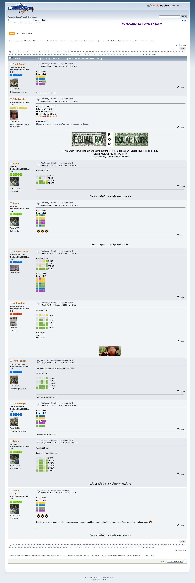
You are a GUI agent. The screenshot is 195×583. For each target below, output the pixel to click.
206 (53, 52)
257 (30, 54)
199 (32, 52)
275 (84, 54)
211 (68, 52)
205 (50, 52)
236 (143, 52)
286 (117, 54)
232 (131, 52)
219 (92, 52)
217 (86, 52)
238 (149, 52)
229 (122, 52)
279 (96, 54)
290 (129, 54)
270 (69, 54)
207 (56, 52)
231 (128, 52)
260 (39, 54)
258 (33, 54)
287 (120, 54)
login (27, 17)
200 (35, 52)
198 (29, 52)
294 (141, 54)
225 (110, 52)
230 (125, 52)
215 (80, 52)
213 (74, 52)
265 (54, 54)
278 (93, 54)
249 (183, 52)
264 (51, 54)
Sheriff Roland (112, 41)
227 (116, 52)
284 (111, 54)
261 (42, 54)
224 (107, 52)
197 (26, 52)
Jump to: (163, 561)
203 (44, 52)
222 (101, 52)
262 (45, 54)
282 (105, 54)
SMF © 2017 (97, 577)
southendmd (18, 303)
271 (72, 54)
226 (113, 52)
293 (138, 54)
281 (102, 54)
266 (57, 54)
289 (126, 54)
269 (66, 54)
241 (158, 52)
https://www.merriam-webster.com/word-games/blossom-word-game (62, 124)
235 (140, 52)
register (34, 17)
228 (119, 52)
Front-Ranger (19, 64)
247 (177, 52)
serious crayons (20, 251)
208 (59, 52)
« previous (178, 45)
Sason (124, 41)
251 (12, 54)
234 (137, 52)
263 (48, 54)
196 (23, 52)
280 (99, 54)
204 (47, 52)
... (15, 52)
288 (123, 54)
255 (24, 54)
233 (134, 52)
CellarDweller (19, 99)
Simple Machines (107, 577)
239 (152, 52)
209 (62, 52)
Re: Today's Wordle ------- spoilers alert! (57, 64)
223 (104, 52)
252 (15, 54)
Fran (120, 41)
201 (38, 52)
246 (174, 52)
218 (89, 52)
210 (65, 52)
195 (20, 52)
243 (164, 52)
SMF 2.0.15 (88, 577)
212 (71, 52)
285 (114, 54)
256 (27, 54)
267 (60, 54)
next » (185, 45)
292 (135, 54)
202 (41, 52)
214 (77, 52)
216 (83, 52)
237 (146, 52)
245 (171, 52)
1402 (146, 54)
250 (9, 54)
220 (95, 52)
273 (78, 54)
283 (108, 54)
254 (21, 54)
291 (132, 54)
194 (17, 52)
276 (87, 54)
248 (180, 52)
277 (90, 54)
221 (98, 52)
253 (18, 54)
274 (81, 54)
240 (155, 52)
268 (63, 54)
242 (161, 52)
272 (75, 54)
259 (36, 54)
